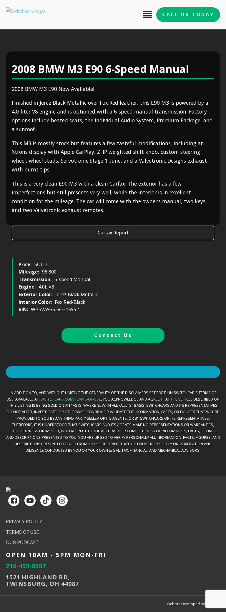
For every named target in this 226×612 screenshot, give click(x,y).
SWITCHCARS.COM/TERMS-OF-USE (71, 399)
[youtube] (30, 500)
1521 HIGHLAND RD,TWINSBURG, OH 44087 (42, 580)
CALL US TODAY (188, 14)
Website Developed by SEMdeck (193, 603)
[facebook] (13, 500)
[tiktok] (45, 500)
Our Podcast (22, 542)
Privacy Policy (24, 521)
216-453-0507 (26, 566)
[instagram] (62, 500)
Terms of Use (22, 532)
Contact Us (113, 335)
